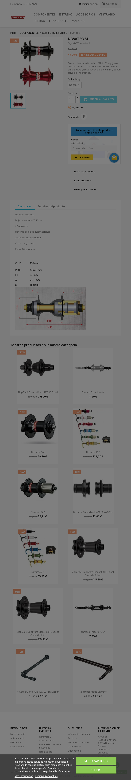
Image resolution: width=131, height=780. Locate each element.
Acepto (96, 770)
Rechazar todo (96, 761)
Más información (24, 775)
